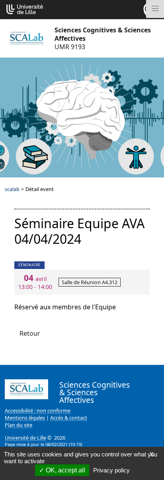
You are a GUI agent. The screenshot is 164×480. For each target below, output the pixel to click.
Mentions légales (25, 417)
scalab (12, 189)
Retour (30, 333)
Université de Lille (25, 437)
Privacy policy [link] (111, 470)
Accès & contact (68, 417)
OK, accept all (64, 470)
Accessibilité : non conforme (37, 410)
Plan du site (18, 424)
